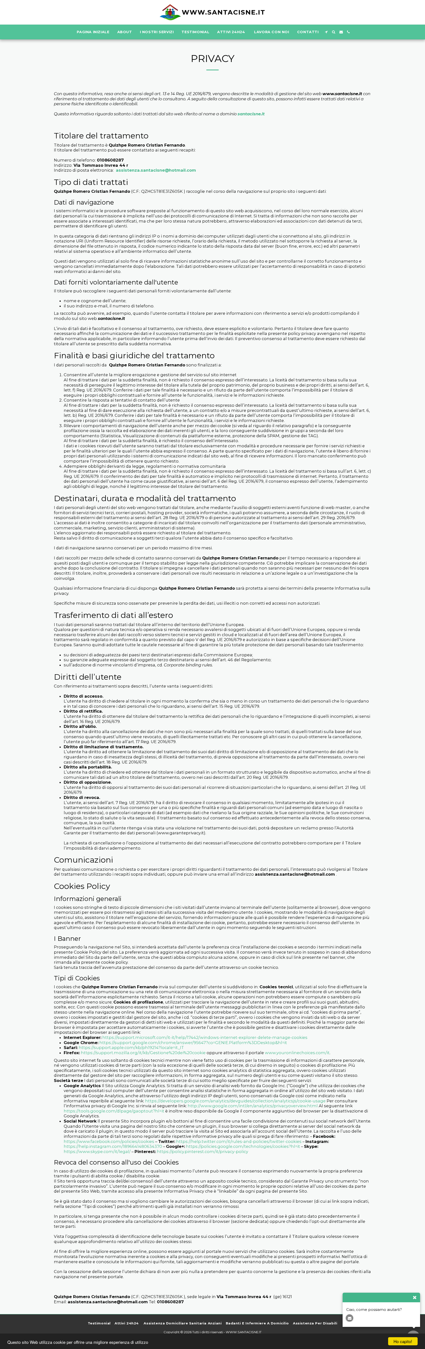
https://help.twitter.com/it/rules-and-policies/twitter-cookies (239, 1141)
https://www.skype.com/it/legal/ (97, 1151)
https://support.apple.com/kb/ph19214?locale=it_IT (131, 1047)
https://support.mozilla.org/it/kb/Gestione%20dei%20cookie (143, 1052)
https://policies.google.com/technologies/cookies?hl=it (243, 1146)
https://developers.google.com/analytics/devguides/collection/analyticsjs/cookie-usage (235, 1100)
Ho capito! (403, 1341)
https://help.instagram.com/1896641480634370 (113, 1146)
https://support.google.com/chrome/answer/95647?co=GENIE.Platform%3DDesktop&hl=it (193, 1042)
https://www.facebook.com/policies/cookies (109, 1141)
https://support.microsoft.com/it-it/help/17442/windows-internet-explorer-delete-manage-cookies (204, 1037)
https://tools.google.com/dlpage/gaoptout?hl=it (114, 1111)
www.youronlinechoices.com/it (297, 1052)
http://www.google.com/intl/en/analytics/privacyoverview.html (253, 1105)
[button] (326, 32)
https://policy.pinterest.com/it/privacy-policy (202, 1151)
